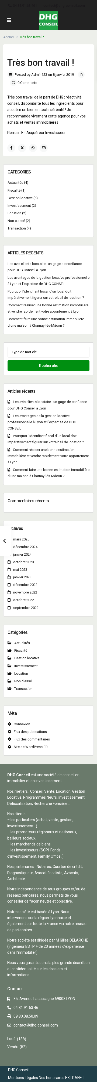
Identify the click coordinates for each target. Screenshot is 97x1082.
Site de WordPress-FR (31, 747)
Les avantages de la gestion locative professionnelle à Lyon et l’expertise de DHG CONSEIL (42, 422)
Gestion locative (20, 198)
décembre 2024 (25, 547)
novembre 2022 (25, 592)
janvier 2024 (22, 554)
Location (14, 213)
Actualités (15, 183)
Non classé (16, 221)
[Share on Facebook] (11, 148)
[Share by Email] (44, 148)
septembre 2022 (26, 608)
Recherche (48, 365)
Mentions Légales (23, 1078)
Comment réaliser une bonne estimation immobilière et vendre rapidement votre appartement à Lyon (48, 456)
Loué (11, 1039)
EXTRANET (74, 1078)
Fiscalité (14, 190)
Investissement (19, 206)
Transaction (17, 228)
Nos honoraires (51, 1078)
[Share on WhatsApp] (33, 148)
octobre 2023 (23, 562)
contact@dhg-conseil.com (64, 6)
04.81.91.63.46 (24, 6)
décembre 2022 (25, 585)
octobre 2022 (23, 600)
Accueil (9, 37)
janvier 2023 (22, 577)
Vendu (12, 1047)
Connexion (22, 724)
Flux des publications (30, 732)
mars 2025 (21, 539)
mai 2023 (20, 570)
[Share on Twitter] (22, 148)
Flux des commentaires (32, 739)
